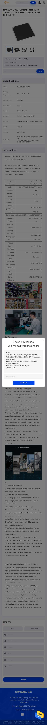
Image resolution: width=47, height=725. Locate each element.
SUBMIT (23, 383)
